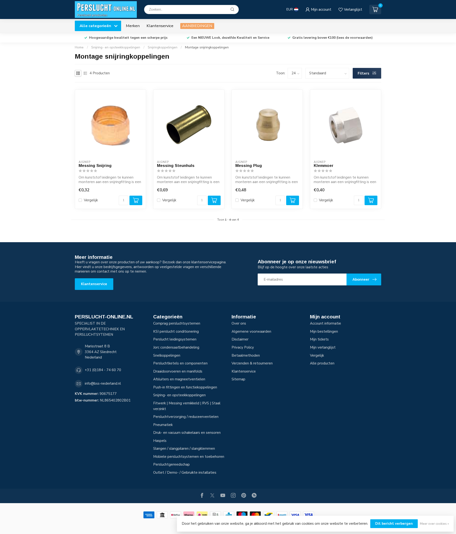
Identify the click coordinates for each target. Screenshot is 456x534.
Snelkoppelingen (166, 355)
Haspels (159, 440)
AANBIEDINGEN (197, 25)
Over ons (239, 323)
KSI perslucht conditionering (176, 331)
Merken (133, 25)
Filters (364, 73)
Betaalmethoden (246, 355)
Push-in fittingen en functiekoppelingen (185, 387)
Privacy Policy (243, 347)
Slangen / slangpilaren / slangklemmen (184, 448)
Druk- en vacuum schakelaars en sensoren (187, 432)
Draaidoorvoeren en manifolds (177, 371)
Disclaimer (240, 339)
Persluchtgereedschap (171, 464)
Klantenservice (160, 25)
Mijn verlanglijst (323, 347)
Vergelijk (91, 200)
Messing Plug (248, 165)
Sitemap (238, 379)
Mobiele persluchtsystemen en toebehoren (188, 456)
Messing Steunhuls (176, 165)
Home (79, 47)
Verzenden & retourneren (252, 363)
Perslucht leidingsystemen (174, 339)
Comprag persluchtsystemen (176, 323)
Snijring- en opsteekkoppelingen (115, 47)
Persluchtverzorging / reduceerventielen (185, 416)
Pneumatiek (163, 424)
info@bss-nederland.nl (103, 383)
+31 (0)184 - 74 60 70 (103, 370)
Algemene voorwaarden (251, 331)
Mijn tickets (319, 339)
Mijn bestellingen (324, 331)
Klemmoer (323, 165)
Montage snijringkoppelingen (207, 47)
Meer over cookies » (434, 523)
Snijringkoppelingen (162, 47)
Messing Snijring (95, 165)
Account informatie (325, 323)
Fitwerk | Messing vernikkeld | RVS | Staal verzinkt (186, 406)
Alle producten (322, 363)
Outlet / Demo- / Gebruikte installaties (184, 472)
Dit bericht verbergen (394, 523)
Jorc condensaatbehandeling (176, 347)
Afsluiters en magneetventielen (179, 379)
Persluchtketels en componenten (180, 363)
